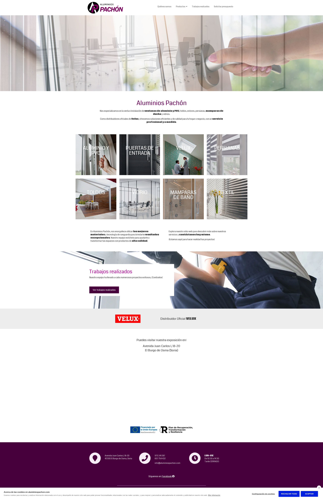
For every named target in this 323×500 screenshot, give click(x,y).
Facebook (167, 476)
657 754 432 (160, 458)
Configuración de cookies (263, 494)
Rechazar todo (289, 494)
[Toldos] (96, 199)
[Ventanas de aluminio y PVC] (96, 154)
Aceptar (309, 494)
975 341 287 (160, 455)
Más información (214, 495)
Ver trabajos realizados (104, 290)
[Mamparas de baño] (183, 199)
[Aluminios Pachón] (105, 8)
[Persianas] (227, 154)
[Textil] (227, 199)
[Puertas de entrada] (139, 154)
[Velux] (183, 154)
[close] (319, 487)
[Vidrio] (139, 199)
